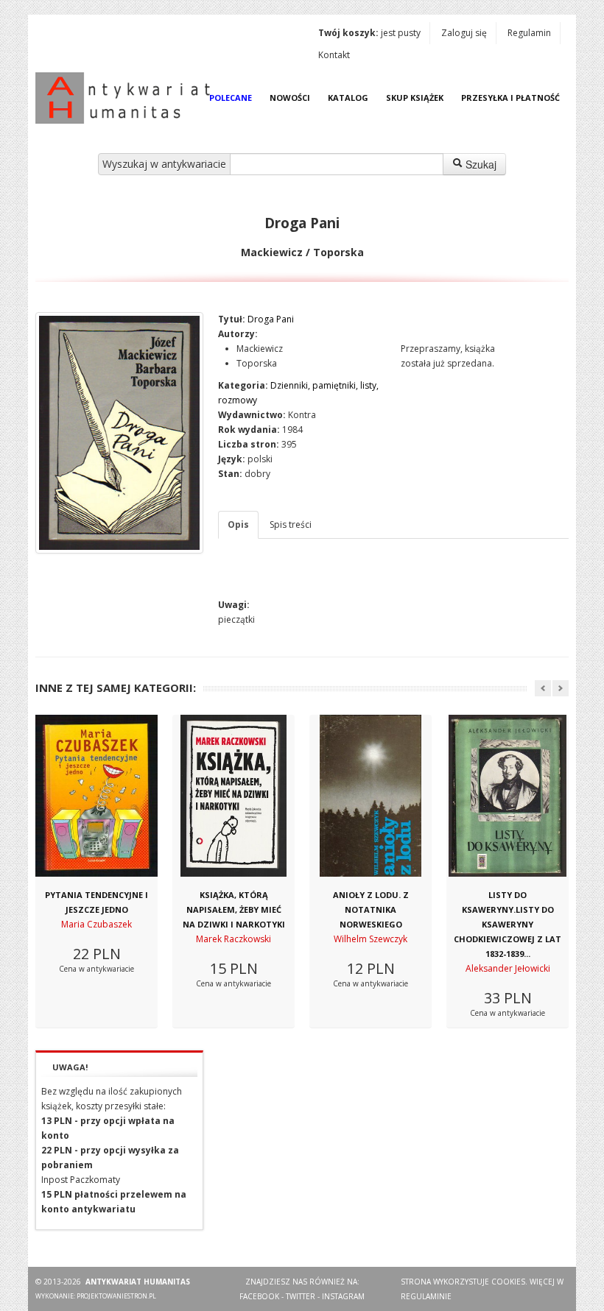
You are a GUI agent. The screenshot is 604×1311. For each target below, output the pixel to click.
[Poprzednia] (543, 688)
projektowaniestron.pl (116, 1296)
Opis (238, 524)
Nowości (290, 97)
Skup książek (414, 97)
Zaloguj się (464, 32)
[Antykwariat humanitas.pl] (126, 98)
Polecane (230, 97)
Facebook (259, 1296)
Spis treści (291, 524)
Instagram (343, 1296)
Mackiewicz (259, 348)
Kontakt (334, 55)
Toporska (256, 363)
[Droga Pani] (119, 433)
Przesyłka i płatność (510, 97)
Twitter (300, 1296)
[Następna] (560, 688)
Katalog (348, 97)
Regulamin (529, 32)
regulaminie (426, 1296)
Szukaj (479, 164)
